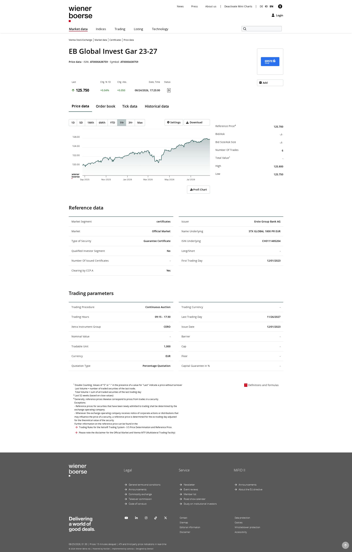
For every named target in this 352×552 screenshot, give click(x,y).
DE (261, 6)
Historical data (157, 106)
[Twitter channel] (165, 518)
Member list (190, 494)
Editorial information (190, 527)
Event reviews (191, 489)
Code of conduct (137, 503)
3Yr (131, 122)
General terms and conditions (144, 484)
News (180, 6)
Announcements (137, 489)
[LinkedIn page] (136, 518)
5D (81, 122)
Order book (105, 106)
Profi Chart (199, 189)
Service (184, 470)
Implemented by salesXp (123, 548)
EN (271, 6)
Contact (183, 517)
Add (265, 82)
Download (196, 122)
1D (73, 122)
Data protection (242, 517)
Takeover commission (140, 499)
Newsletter (189, 484)
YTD (112, 122)
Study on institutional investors (200, 503)
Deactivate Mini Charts (238, 6)
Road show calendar (195, 499)
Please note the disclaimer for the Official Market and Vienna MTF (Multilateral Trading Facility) (127, 432)
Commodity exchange (140, 494)
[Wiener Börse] (80, 13)
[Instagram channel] (146, 518)
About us (210, 6)
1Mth (90, 122)
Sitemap (184, 522)
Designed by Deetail (144, 548)
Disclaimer (185, 532)
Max (140, 122)
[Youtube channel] (126, 518)
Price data (80, 106)
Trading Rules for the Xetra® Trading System (102, 427)
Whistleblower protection (247, 527)
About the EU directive (250, 489)
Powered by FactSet (101, 548)
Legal (128, 470)
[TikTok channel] (155, 518)
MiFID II (239, 470)
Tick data (129, 106)
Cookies (239, 522)
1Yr (122, 122)
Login (279, 15)
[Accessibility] (280, 6)
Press (194, 6)
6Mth (102, 122)
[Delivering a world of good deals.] (82, 524)
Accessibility (241, 532)
